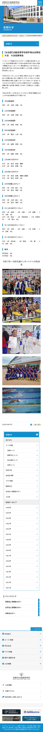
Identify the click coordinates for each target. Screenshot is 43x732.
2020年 (8, 540)
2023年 (8, 523)
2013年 (8, 577)
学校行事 (9, 470)
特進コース (11, 450)
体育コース (11, 465)
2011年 (8, 588)
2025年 (8, 513)
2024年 (8, 518)
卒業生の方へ (10, 613)
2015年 (8, 566)
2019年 (8, 545)
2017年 (8, 556)
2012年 (8, 582)
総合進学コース (12, 460)
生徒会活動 (9, 475)
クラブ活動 (9, 481)
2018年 (8, 550)
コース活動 (9, 445)
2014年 (8, 572)
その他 (8, 497)
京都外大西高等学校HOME (10, 35)
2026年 (8, 507)
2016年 (8, 561)
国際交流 (9, 486)
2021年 (8, 534)
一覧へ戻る (37, 424)
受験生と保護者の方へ (13, 601)
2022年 (8, 529)
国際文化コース (12, 455)
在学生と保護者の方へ (13, 491)
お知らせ (21, 35)
